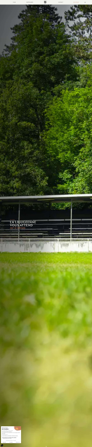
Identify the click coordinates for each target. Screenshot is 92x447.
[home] (45, 2)
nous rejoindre (15, 231)
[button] (85, 2)
